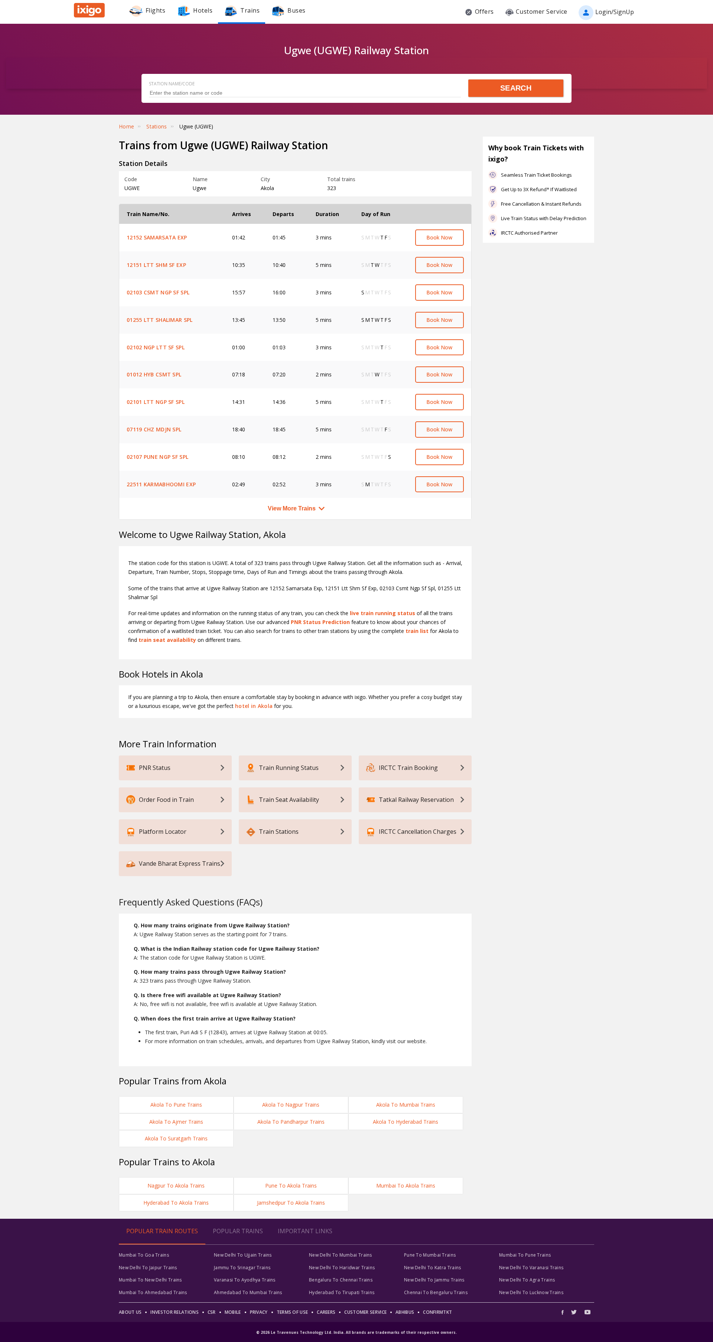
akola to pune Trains (176, 1104)
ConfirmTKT (437, 1312)
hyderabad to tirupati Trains (341, 1292)
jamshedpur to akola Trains (291, 1202)
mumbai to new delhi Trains (150, 1280)
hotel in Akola (254, 705)
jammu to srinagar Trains (242, 1267)
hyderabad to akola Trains (176, 1202)
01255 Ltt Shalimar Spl (160, 319)
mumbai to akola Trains (405, 1185)
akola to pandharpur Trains (291, 1121)
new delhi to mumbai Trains (340, 1255)
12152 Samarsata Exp (157, 237)
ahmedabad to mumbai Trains (248, 1292)
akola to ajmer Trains (176, 1121)
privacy (259, 1312)
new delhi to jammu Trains (434, 1280)
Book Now (439, 237)
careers (326, 1312)
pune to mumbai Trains (430, 1255)
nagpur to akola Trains (176, 1185)
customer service (365, 1312)
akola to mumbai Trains (405, 1104)
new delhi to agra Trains (527, 1280)
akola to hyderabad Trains (405, 1121)
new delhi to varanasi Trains (531, 1267)
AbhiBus (404, 1312)
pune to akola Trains (291, 1185)
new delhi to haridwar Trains (342, 1267)
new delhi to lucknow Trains (531, 1292)
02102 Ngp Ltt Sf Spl (156, 347)
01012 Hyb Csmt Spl (154, 374)
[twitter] (573, 1312)
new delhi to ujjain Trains (243, 1255)
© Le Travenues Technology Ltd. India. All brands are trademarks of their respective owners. (356, 1332)
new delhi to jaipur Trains (148, 1267)
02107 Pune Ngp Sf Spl (157, 456)
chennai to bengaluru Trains (436, 1292)
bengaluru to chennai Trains (340, 1280)
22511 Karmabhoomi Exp (161, 484)
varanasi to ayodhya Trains (245, 1280)
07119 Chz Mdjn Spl (154, 429)
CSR (212, 1312)
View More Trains (292, 508)
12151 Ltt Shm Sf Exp (156, 264)
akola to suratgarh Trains (176, 1138)
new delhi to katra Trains (432, 1267)
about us (130, 1312)
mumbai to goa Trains (144, 1255)
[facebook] (564, 1312)
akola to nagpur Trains (290, 1104)
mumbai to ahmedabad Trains (153, 1292)
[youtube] (587, 1312)
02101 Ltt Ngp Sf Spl (156, 401)
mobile (233, 1312)
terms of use (292, 1312)
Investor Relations (174, 1312)
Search (515, 88)
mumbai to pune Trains (525, 1255)
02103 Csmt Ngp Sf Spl (158, 292)
